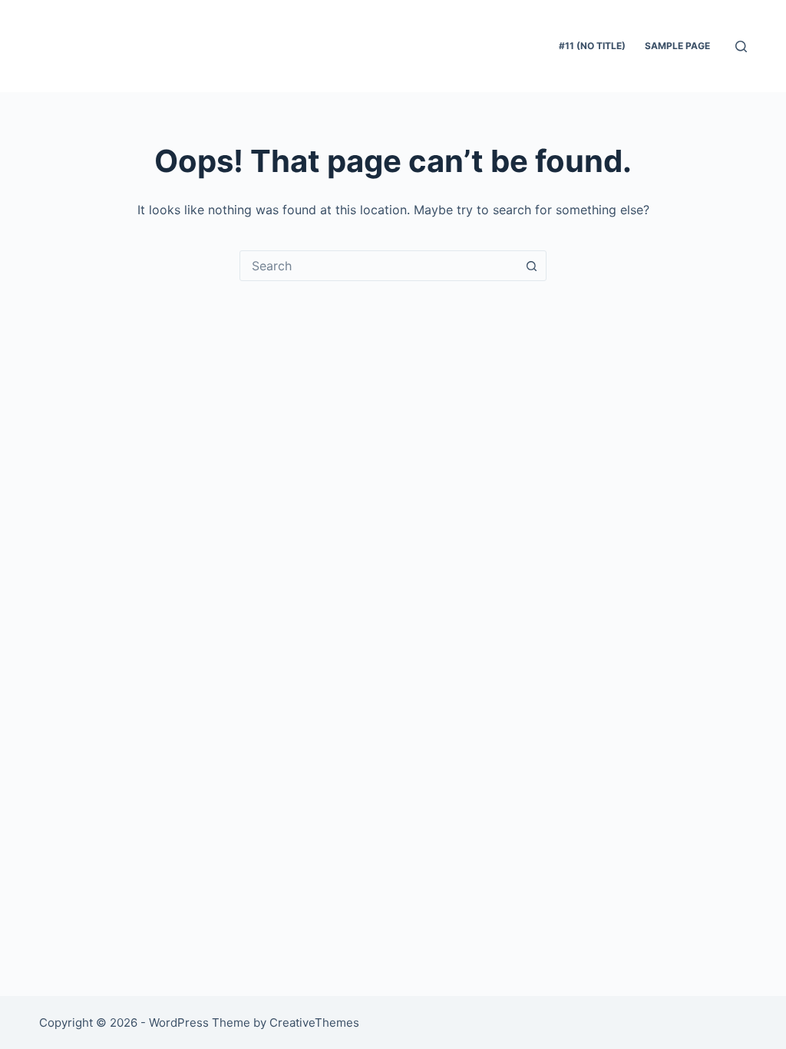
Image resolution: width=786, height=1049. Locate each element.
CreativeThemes (314, 1022)
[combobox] (378, 265)
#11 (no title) (592, 45)
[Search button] (531, 265)
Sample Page (677, 45)
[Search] (741, 46)
